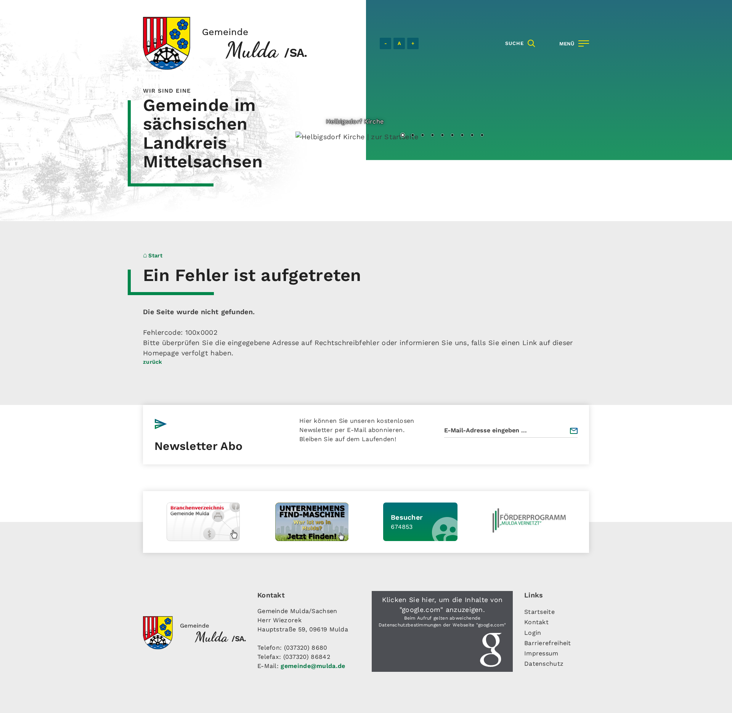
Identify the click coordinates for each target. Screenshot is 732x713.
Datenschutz (543, 663)
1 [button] (402, 136)
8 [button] (472, 136)
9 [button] (482, 136)
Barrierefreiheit (547, 643)
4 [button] (432, 136)
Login (532, 632)
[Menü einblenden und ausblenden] (572, 43)
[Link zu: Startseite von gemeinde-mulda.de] (225, 43)
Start (155, 255)
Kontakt (536, 622)
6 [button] (452, 136)
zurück (152, 362)
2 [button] (412, 136)
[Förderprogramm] (529, 520)
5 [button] (442, 136)
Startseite (539, 611)
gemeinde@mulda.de (313, 666)
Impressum (541, 653)
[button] (442, 631)
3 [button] (422, 136)
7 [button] (462, 136)
